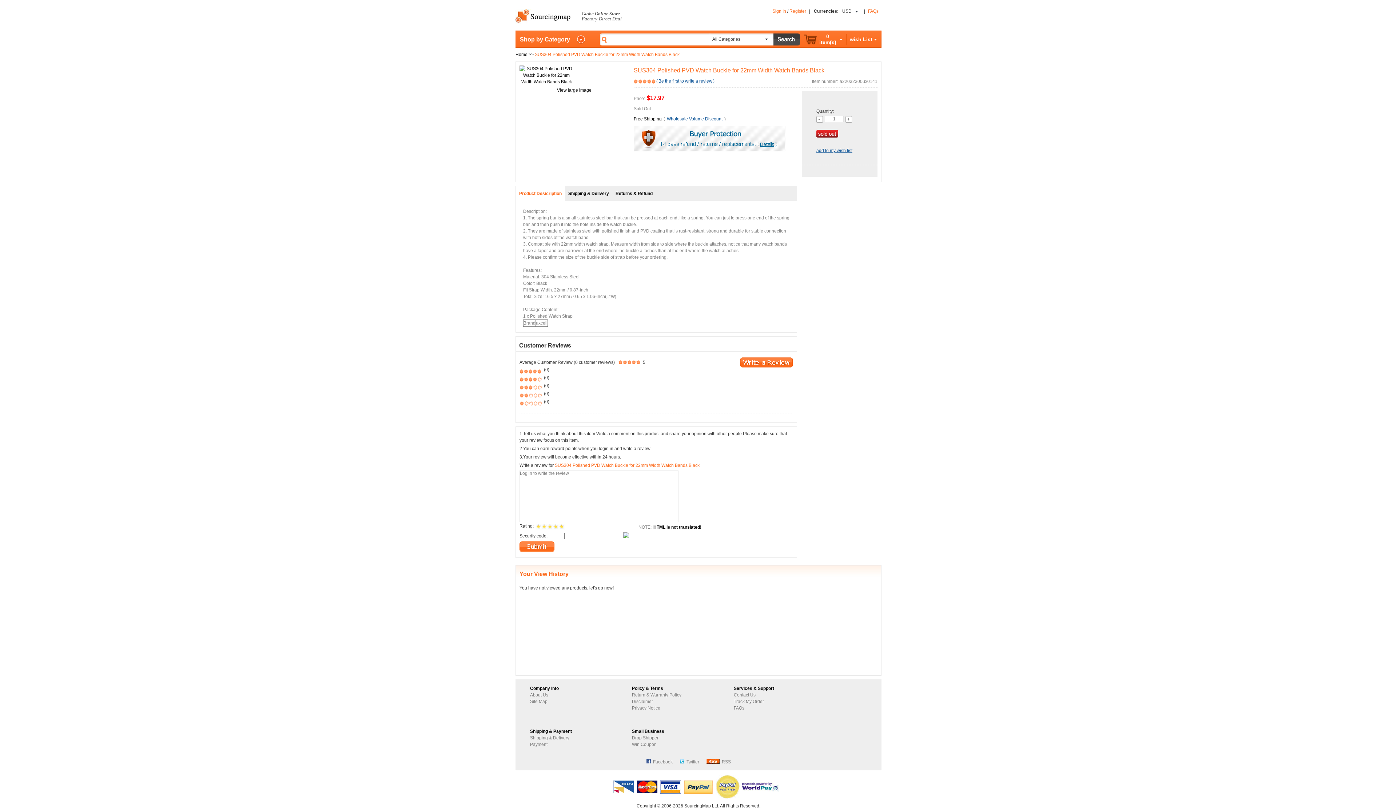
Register (797, 11)
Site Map (539, 701)
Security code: (534, 536)
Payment (539, 744)
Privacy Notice (646, 708)
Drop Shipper (645, 737)
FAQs (873, 11)
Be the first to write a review (685, 81)
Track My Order (749, 701)
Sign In (779, 11)
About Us (539, 695)
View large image (574, 90)
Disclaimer (642, 701)
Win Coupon (644, 744)
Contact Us (745, 695)
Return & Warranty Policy (656, 695)
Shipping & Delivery (549, 737)
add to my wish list (834, 150)
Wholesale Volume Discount (695, 119)
